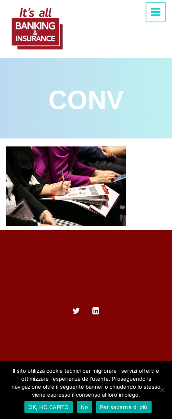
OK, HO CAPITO (48, 407)
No (84, 407)
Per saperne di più (124, 407)
